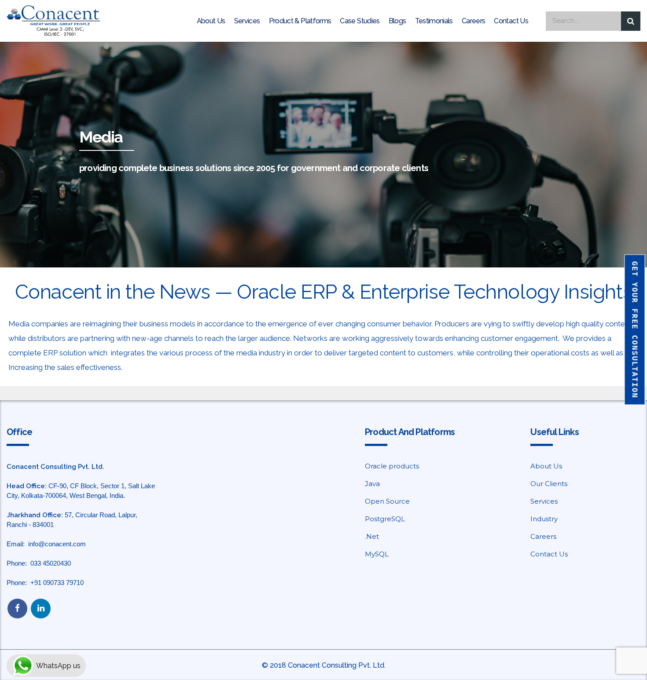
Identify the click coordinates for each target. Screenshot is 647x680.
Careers (473, 21)
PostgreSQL (385, 519)
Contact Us (511, 21)
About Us (211, 21)
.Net (372, 536)
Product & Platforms (300, 21)
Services (247, 21)
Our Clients (548, 483)
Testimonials (434, 21)
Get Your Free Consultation (635, 329)
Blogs (397, 21)
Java (372, 483)
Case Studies (359, 21)
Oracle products (392, 466)
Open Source (387, 501)
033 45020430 (50, 563)
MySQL (377, 554)
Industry (544, 519)
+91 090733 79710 (57, 582)
